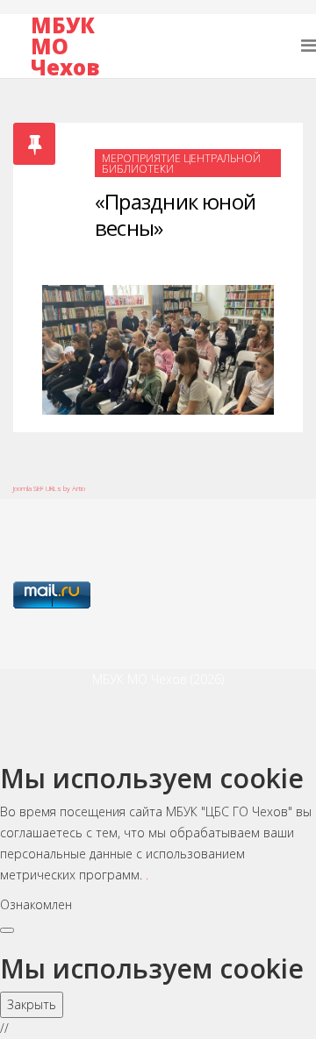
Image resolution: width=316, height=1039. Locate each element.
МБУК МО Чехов (65, 46)
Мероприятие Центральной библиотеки (181, 163)
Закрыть (31, 1004)
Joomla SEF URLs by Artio (49, 488)
